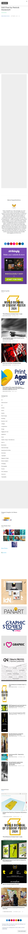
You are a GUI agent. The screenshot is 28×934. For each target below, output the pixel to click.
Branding (3, 418)
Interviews (3, 453)
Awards (2, 413)
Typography (3, 476)
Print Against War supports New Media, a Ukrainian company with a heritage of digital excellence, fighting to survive (13, 388)
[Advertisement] (14, 59)
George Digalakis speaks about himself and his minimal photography (13, 338)
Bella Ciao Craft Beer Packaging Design (12, 363)
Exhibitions (3, 434)
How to (2, 442)
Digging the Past (4, 431)
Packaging (3, 463)
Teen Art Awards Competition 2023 (17, 713)
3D (2, 400)
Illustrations (3, 445)
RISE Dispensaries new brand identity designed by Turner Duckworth (17, 706)
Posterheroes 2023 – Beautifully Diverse (16, 755)
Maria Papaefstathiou (5, 16)
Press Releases (4, 471)
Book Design (4, 415)
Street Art (3, 474)
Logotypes (3, 455)
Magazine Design (5, 458)
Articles (2, 407)
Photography (4, 466)
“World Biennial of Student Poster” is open (12, 314)
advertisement (4, 402)
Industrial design (4, 447)
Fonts (2, 437)
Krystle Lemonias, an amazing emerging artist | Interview (16, 734)
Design (2, 429)
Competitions (4, 426)
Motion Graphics (4, 461)
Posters (3, 468)
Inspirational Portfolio (6, 450)
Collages (3, 423)
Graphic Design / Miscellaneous (8, 439)
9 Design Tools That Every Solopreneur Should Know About (15, 813)
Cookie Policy (4, 928)
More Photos (4, 548)
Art (2, 405)
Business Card (4, 421)
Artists (2, 410)
